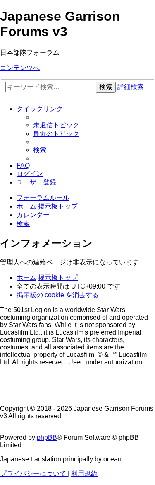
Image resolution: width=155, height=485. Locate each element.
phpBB (47, 437)
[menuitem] (56, 125)
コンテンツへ (20, 67)
